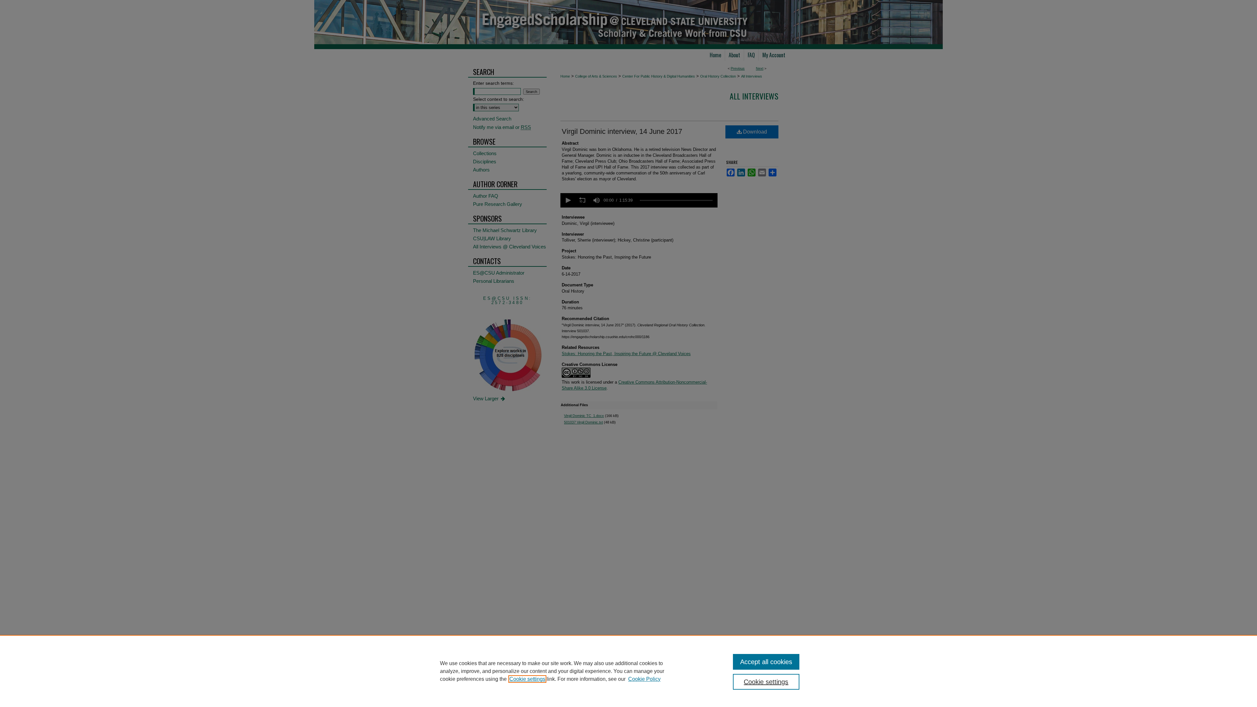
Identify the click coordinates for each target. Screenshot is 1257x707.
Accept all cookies (766, 661)
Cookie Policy (644, 679)
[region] (628, 671)
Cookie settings (527, 679)
